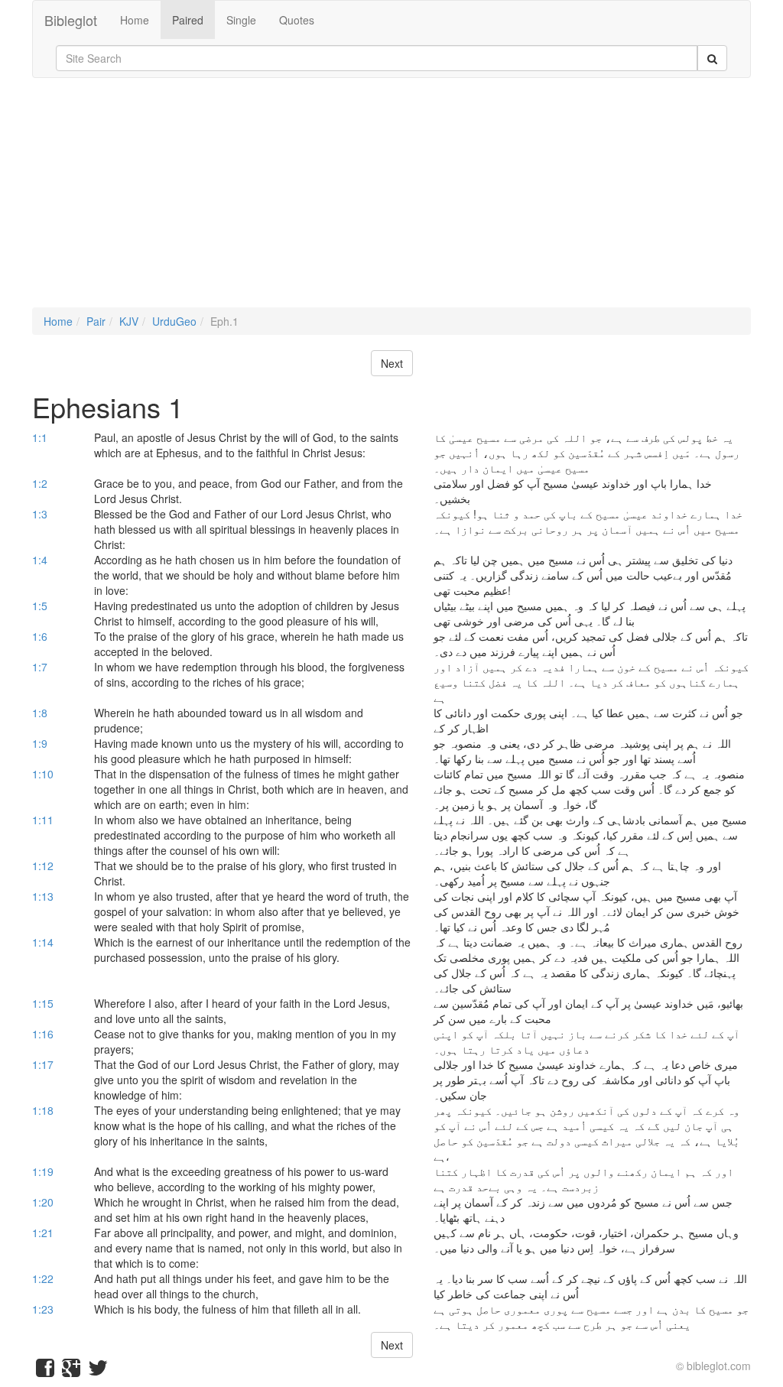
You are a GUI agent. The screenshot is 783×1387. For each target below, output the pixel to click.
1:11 (43, 819)
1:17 (43, 1064)
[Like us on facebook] (45, 1371)
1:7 (39, 666)
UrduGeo (174, 321)
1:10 (43, 773)
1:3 (39, 513)
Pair (96, 321)
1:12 (43, 865)
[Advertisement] (391, 200)
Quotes (296, 20)
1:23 (43, 1309)
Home (134, 20)
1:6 (39, 636)
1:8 (39, 712)
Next (392, 363)
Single (241, 20)
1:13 (43, 896)
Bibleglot (70, 20)
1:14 (43, 942)
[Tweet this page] (98, 1371)
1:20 (43, 1202)
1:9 (39, 743)
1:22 (43, 1278)
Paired (187, 20)
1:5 (39, 605)
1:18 (43, 1110)
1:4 (39, 559)
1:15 (43, 1003)
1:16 (43, 1033)
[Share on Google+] (71, 1371)
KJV (128, 321)
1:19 (43, 1171)
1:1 (39, 437)
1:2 (39, 483)
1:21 (43, 1232)
